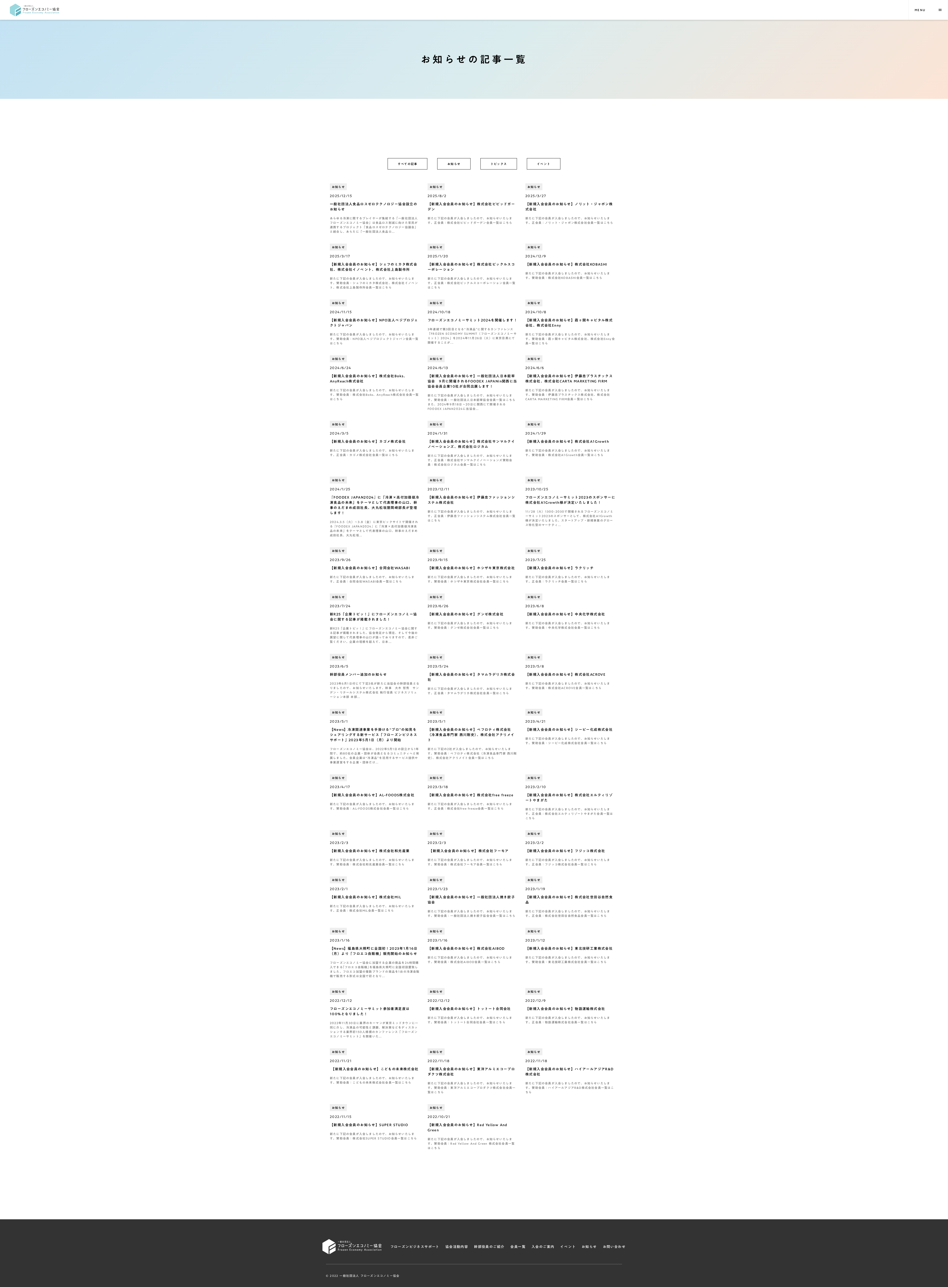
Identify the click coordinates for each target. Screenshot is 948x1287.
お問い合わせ (614, 1246)
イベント (568, 1246)
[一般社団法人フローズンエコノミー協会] (34, 10)
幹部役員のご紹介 (489, 1246)
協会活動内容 (456, 1246)
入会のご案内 (543, 1246)
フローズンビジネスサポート (414, 1246)
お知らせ (589, 1246)
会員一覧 (518, 1246)
